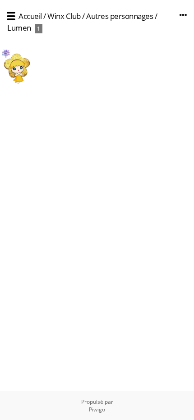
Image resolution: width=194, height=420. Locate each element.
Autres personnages (119, 16)
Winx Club (64, 16)
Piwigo (97, 409)
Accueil (30, 16)
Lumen (19, 28)
